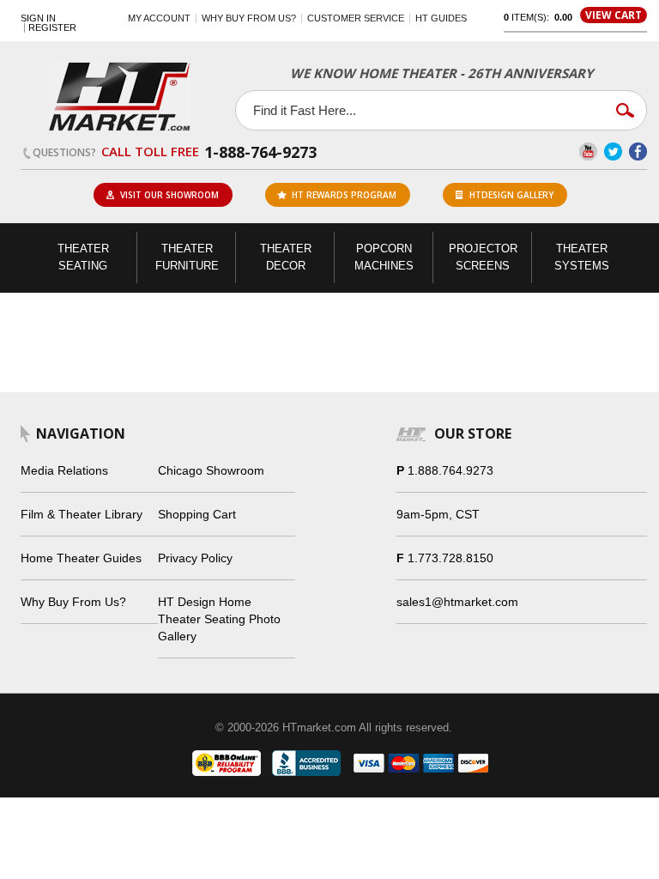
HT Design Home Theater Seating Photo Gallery (219, 619)
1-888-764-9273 (260, 152)
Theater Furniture (187, 257)
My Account (159, 18)
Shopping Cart (197, 514)
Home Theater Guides (81, 558)
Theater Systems (581, 257)
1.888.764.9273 (450, 470)
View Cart (613, 15)
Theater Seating (83, 257)
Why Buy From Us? (73, 602)
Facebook (638, 151)
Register (52, 28)
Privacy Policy (195, 558)
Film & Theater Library (81, 514)
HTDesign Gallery (511, 195)
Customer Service (355, 18)
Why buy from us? (249, 18)
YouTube (588, 151)
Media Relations (64, 470)
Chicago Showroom (211, 470)
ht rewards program (344, 195)
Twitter (613, 151)
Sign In (38, 18)
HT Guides (441, 18)
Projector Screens (483, 257)
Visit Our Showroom (169, 195)
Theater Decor (285, 257)
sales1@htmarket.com (457, 602)
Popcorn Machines (384, 257)
